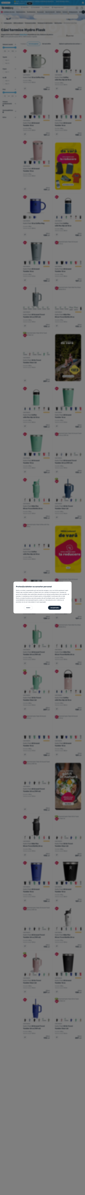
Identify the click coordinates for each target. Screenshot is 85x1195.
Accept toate (55, 607)
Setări (28, 607)
